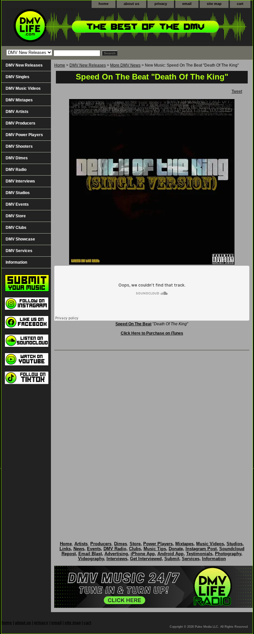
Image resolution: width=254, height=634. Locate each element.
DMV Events (17, 204)
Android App (170, 553)
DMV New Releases (87, 65)
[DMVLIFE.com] (84, 27)
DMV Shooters (19, 146)
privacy (160, 4)
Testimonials (199, 553)
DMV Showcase (20, 239)
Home (59, 65)
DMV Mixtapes (19, 100)
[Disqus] (151, 439)
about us (131, 4)
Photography (228, 553)
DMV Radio (16, 169)
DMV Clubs (16, 227)
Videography (91, 558)
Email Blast (90, 553)
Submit (171, 558)
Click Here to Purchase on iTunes (152, 333)
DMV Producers (20, 123)
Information (16, 262)
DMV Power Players (24, 134)
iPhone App (143, 553)
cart (240, 4)
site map (214, 4)
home (103, 4)
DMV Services (19, 250)
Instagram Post (201, 548)
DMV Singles (17, 77)
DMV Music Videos (23, 88)
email (186, 4)
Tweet (237, 91)
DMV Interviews (20, 181)
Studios (234, 543)
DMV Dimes (17, 158)
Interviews (116, 558)
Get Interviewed (146, 558)
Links (65, 548)
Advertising (116, 553)
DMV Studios (18, 192)
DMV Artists (17, 111)
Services (190, 558)
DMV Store (16, 216)
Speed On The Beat (133, 324)
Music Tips (155, 548)
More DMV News (125, 65)
